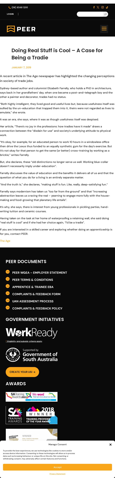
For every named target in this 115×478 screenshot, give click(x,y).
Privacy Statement (57, 474)
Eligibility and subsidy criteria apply (24, 341)
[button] (110, 444)
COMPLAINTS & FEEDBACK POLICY (37, 308)
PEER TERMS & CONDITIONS (32, 280)
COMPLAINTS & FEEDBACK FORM (36, 294)
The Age (5, 241)
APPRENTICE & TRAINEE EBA (32, 287)
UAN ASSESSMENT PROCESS (32, 301)
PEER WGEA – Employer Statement (39, 273)
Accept (58, 467)
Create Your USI (22, 372)
